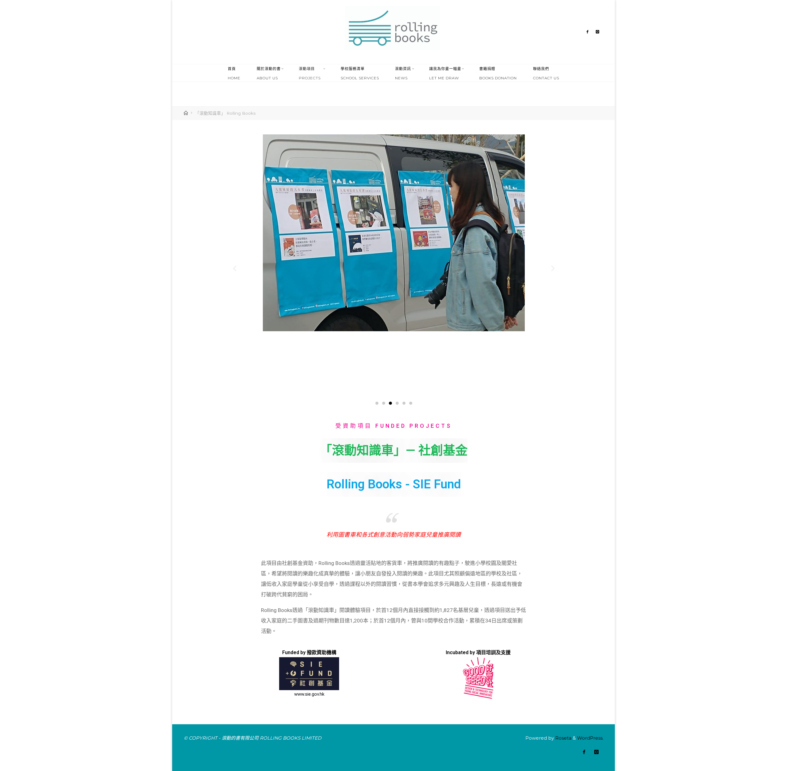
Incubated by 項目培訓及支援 (478, 653)
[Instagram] (597, 32)
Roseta (562, 738)
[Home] (186, 113)
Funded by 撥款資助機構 (309, 653)
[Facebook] (587, 32)
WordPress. (590, 738)
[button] (279, 78)
